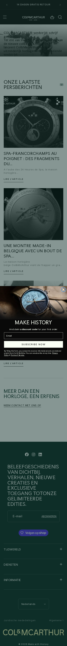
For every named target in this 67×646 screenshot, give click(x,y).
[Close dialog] (63, 289)
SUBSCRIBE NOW (33, 344)
